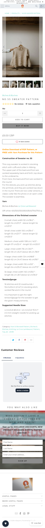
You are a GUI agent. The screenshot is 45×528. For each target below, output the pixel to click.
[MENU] (1, 6)
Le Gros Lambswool (27, 206)
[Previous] (4, 47)
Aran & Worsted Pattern (20, 327)
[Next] (41, 47)
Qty (3, 108)
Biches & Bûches (10, 95)
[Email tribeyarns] (16, 514)
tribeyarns (18, 520)
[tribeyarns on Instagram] (24, 514)
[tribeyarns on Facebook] (20, 514)
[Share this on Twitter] (13, 340)
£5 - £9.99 (10, 332)
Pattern (36, 329)
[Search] (36, 6)
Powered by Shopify (29, 520)
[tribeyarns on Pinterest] (28, 514)
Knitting (12, 329)
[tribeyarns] (22, 6)
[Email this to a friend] (31, 340)
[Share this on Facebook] (19, 340)
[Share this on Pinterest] (25, 340)
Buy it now (22, 126)
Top (3, 332)
